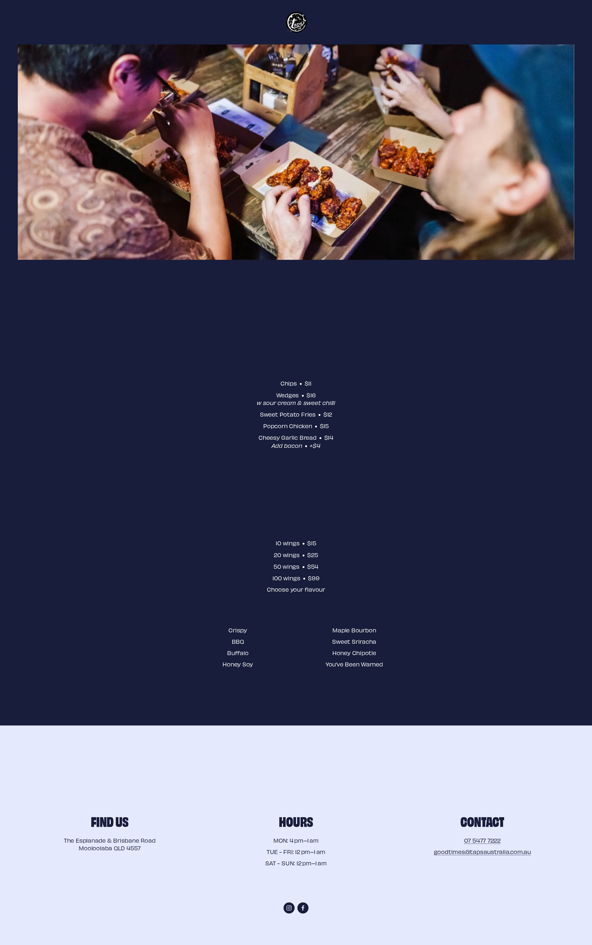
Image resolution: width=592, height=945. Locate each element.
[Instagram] (289, 908)
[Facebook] (302, 908)
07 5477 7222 (482, 840)
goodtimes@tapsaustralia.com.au (482, 851)
